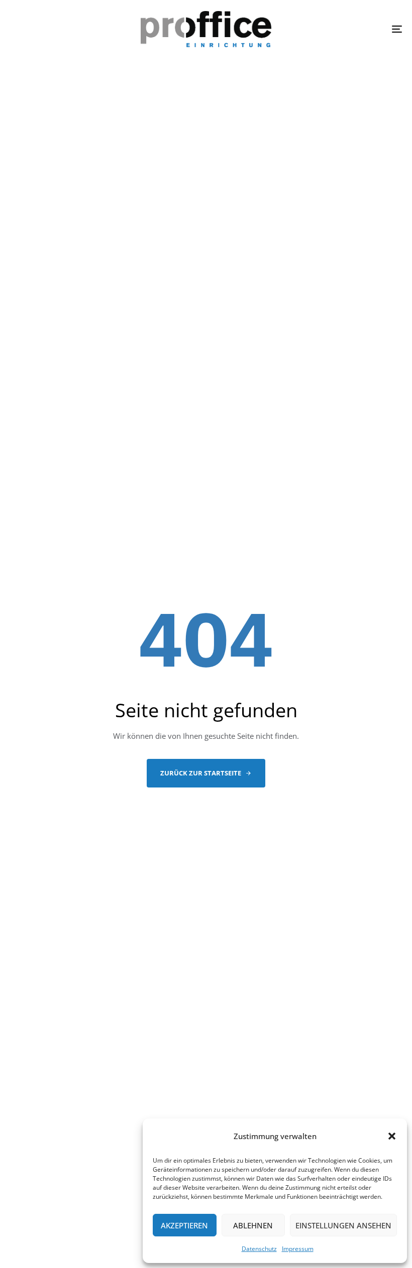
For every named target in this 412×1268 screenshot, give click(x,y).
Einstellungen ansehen (343, 1225)
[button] (392, 1136)
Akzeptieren (184, 1225)
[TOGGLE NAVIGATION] (336, 29)
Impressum (298, 1248)
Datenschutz (259, 1248)
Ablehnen (253, 1225)
